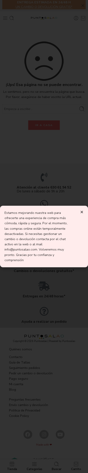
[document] (44, 236)
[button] (81, 212)
